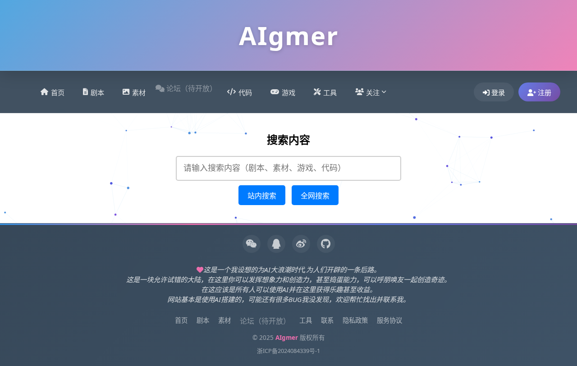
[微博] (301, 244)
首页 (57, 92)
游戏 (288, 92)
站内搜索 (261, 196)
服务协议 (389, 320)
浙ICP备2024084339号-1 (288, 351)
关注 (373, 92)
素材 (139, 92)
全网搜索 (315, 196)
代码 (245, 92)
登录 (497, 92)
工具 (330, 92)
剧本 (97, 92)
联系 (327, 320)
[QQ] (276, 244)
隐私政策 (355, 320)
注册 (543, 92)
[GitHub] (326, 244)
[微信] (252, 244)
